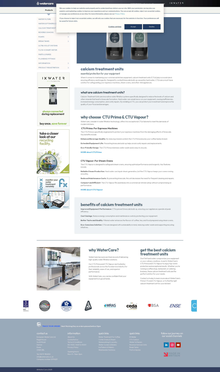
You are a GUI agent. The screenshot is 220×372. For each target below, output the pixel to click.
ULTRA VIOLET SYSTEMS (48, 45)
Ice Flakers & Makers (106, 347)
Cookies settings (114, 27)
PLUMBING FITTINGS (46, 59)
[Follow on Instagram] (172, 344)
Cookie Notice (73, 339)
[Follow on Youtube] (178, 344)
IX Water (132, 337)
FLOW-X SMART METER (47, 50)
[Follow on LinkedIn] (166, 344)
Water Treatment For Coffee (109, 337)
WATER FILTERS (44, 19)
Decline (151, 27)
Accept (133, 27)
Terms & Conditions (75, 342)
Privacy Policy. (120, 14)
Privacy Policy (73, 347)
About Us (71, 337)
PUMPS (41, 37)
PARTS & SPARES (44, 54)
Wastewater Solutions (107, 350)
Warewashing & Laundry (108, 342)
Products (49, 10)
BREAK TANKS (43, 41)
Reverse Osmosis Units (138, 345)
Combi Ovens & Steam (107, 339)
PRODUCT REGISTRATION (48, 67)
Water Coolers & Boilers (108, 345)
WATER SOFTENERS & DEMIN (49, 23)
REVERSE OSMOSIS (46, 32)
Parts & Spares (135, 350)
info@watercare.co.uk (45, 357)
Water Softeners (135, 342)
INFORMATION (44, 63)
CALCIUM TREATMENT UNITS (49, 28)
